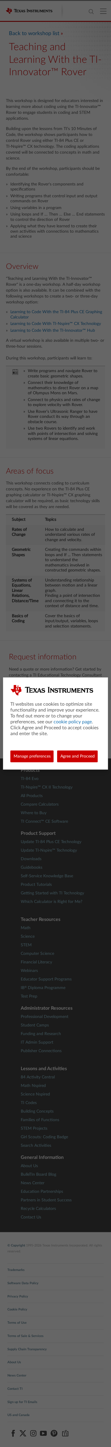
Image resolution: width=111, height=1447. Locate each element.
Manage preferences (32, 756)
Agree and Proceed (77, 756)
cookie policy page (73, 722)
